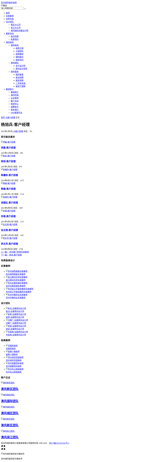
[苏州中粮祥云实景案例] (16, 295)
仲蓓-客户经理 (8, 216)
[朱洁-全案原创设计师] (16, 308)
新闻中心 (15, 104)
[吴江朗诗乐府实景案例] (16, 277)
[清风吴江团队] (8, 431)
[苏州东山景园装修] (14, 369)
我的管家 (19, 75)
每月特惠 (15, 36)
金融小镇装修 (12, 354)
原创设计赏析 (21, 69)
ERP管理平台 (16, 113)
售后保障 (19, 77)
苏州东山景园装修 (14, 372)
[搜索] (25, 8)
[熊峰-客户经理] (8, 183)
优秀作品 (10, 19)
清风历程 (15, 95)
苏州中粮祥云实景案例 (15, 298)
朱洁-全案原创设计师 (15, 311)
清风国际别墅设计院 (19, 31)
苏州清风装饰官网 (9, 3)
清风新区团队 (10, 389)
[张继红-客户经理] (9, 197)
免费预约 (15, 39)
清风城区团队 (10, 413)
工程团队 (19, 51)
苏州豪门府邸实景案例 (15, 252)
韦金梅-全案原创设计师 (16, 335)
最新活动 (10, 33)
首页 (8, 13)
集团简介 (10, 89)
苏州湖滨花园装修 (14, 360)
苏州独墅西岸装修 (14, 366)
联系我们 (15, 110)
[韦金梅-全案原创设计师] (17, 332)
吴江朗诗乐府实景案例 (15, 280)
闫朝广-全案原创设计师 (16, 323)
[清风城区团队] (8, 407)
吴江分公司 (16, 28)
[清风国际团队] (8, 395)
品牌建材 (19, 54)
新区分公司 (16, 25)
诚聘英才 (15, 107)
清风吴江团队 (10, 437)
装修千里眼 (20, 86)
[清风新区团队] (8, 383)
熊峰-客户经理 (8, 188)
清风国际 (15, 63)
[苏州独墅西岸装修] (14, 363)
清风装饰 (10, 42)
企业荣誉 (15, 98)
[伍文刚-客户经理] (9, 224)
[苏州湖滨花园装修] (14, 357)
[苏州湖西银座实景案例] (16, 271)
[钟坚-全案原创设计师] (16, 326)
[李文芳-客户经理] (9, 238)
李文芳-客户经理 (9, 243)
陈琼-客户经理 (8, 161)
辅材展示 (19, 57)
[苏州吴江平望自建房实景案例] (19, 289)
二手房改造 (20, 83)
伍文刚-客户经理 (9, 230)
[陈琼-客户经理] (8, 156)
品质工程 (19, 48)
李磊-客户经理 (8, 147)
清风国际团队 (10, 401)
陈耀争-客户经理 (9, 175)
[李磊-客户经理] (8, 142)
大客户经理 (10, 118)
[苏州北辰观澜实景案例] (16, 283)
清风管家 (15, 72)
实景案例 (10, 16)
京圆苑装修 (11, 349)
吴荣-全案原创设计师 (15, 317)
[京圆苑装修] (12, 346)
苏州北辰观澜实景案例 (15, 286)
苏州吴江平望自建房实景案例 (18, 292)
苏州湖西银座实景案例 (15, 274)
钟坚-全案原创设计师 (15, 329)
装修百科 (19, 60)
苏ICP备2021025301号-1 (59, 443)
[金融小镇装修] (13, 351)
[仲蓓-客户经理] (8, 211)
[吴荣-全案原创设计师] (16, 314)
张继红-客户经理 (9, 202)
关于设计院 (20, 66)
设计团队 (10, 22)
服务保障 (19, 80)
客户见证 (15, 101)
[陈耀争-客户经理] (9, 170)
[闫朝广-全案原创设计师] (17, 320)
